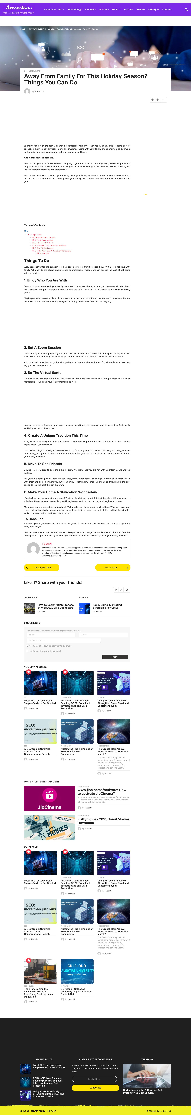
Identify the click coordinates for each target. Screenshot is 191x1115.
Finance (104, 9)
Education (65, 986)
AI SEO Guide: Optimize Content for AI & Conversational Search (37, 751)
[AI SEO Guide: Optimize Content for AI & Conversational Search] (40, 731)
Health (116, 9)
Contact (167, 9)
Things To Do (36, 234)
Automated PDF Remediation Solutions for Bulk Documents (77, 751)
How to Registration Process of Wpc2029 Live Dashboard (56, 606)
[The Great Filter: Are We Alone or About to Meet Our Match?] (113, 731)
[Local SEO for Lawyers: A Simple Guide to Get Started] (40, 683)
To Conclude (44, 253)
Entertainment (34, 71)
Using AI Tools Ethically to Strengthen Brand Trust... (85, 1047)
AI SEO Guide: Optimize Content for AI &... (111, 1047)
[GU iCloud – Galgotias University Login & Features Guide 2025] (77, 971)
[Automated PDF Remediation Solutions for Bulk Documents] (77, 731)
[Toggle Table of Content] (26, 231)
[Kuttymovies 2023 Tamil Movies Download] (49, 827)
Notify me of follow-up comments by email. (50, 646)
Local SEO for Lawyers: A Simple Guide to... (33, 1047)
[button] (186, 9)
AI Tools (100, 697)
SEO (25, 697)
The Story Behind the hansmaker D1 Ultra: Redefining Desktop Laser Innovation (38, 993)
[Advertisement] (77, 125)
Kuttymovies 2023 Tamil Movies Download (104, 821)
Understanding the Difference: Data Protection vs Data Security (143, 1091)
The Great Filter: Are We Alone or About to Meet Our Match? (112, 751)
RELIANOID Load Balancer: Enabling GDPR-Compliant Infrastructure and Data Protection (75, 704)
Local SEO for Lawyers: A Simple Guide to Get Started (40, 702)
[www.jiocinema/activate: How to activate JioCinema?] (49, 798)
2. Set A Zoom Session (44, 240)
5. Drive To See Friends (44, 248)
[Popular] (28, 672)
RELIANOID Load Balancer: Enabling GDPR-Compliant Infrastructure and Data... (59, 1048)
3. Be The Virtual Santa (44, 243)
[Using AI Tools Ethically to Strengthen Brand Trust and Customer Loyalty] (113, 683)
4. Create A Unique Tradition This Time (50, 245)
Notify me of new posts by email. (45, 651)
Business (90, 9)
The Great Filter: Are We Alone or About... (163, 1047)
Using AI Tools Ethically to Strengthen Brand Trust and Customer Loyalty (113, 703)
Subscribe (95, 1087)
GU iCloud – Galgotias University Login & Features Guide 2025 (76, 991)
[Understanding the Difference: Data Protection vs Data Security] (147, 1076)
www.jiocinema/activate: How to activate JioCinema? (102, 792)
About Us (24, 1111)
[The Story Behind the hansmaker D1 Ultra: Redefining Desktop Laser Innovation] (40, 971)
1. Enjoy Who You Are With (44, 237)
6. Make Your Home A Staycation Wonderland (53, 251)
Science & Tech (53, 9)
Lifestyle (153, 9)
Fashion (128, 9)
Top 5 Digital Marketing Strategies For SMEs (107, 606)
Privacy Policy (38, 1111)
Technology (75, 9)
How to (140, 9)
